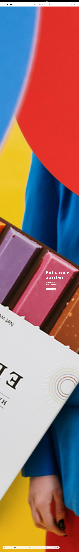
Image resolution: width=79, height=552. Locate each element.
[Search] (69, 4)
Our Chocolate (50, 4)
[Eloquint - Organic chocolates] (8, 4)
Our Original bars (42, 4)
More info (55, 547)
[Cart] (74, 4)
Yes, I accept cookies (49, 547)
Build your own (34, 4)
